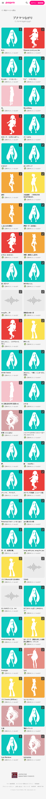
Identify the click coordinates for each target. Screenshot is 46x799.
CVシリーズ (27, 786)
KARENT (33, 786)
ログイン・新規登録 (37, 3)
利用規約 (37, 783)
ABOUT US (40, 786)
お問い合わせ (18, 786)
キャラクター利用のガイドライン (24, 783)
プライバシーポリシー (8, 786)
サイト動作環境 (11, 783)
